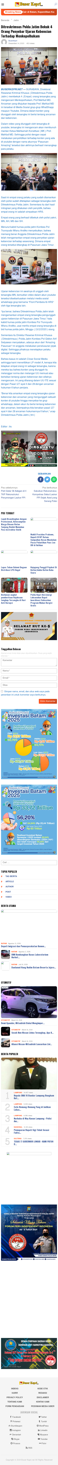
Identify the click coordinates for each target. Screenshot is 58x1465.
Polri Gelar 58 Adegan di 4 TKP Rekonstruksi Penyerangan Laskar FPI (13, 493)
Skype (16, 1439)
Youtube (43, 1439)
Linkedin (43, 1430)
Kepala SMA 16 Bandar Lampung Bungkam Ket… (34, 1096)
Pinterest (16, 1421)
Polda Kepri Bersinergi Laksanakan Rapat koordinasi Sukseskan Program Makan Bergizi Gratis (41, 600)
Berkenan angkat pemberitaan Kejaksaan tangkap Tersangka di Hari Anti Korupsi (13, 598)
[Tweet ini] (47, 479)
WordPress (44, 1426)
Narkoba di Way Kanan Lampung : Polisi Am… (32, 1119)
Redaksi (42, 1393)
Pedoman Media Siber (42, 1406)
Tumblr (44, 1421)
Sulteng (18, 1138)
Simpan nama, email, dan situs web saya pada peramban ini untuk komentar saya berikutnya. (25, 693)
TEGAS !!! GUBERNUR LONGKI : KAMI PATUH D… (33, 1142)
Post (8, 892)
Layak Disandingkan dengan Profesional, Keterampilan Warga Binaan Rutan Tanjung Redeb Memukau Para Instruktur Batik (14, 524)
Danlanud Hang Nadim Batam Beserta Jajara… (33, 967)
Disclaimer (43, 1397)
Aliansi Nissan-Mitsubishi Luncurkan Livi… (31, 1044)
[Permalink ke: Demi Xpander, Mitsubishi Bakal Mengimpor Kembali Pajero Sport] (29, 1002)
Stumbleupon (16, 1426)
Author (10, 886)
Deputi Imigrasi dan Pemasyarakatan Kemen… (23, 946)
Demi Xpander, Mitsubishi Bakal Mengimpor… (23, 1023)
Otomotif (5, 1020)
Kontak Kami (42, 1402)
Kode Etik (42, 1389)
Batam (4, 943)
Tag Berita (11, 876)
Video (9, 897)
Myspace (44, 1434)
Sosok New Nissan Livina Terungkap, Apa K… (32, 1032)
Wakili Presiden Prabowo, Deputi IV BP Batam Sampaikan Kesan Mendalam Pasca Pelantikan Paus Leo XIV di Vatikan (43, 540)
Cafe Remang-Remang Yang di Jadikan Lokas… (32, 1108)
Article (10, 881)
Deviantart (16, 1434)
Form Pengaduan (15, 1406)
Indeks (14, 1389)
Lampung (18, 1092)
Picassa (16, 1443)
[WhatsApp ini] (54, 479)
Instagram (16, 1430)
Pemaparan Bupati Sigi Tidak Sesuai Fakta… (31, 1131)
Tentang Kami (14, 1402)
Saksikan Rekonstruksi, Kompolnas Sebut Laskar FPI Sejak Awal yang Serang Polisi (44, 494)
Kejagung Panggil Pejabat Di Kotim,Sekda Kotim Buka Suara (43, 570)
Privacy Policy (15, 1397)
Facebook (16, 1417)
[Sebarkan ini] (41, 479)
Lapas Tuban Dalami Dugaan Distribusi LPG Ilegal (14, 568)
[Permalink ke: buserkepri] (4, 43)
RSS (30, 1448)
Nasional (18, 1127)
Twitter (44, 1417)
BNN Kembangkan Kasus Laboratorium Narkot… (29, 956)
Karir (15, 1393)
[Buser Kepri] (29, 5)
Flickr (43, 1443)
